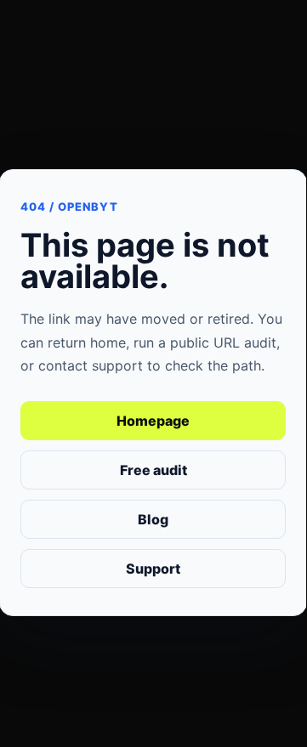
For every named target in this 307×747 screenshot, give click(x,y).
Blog (153, 519)
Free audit (153, 469)
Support (153, 568)
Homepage (153, 420)
